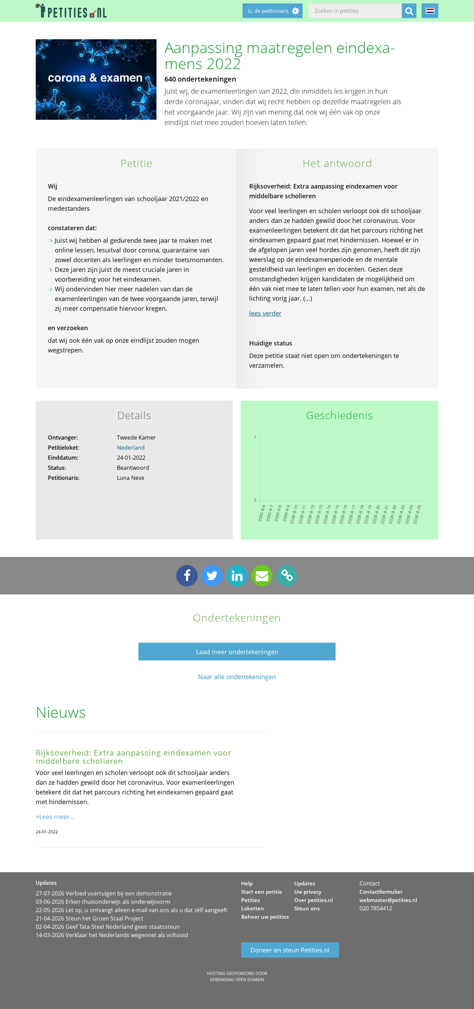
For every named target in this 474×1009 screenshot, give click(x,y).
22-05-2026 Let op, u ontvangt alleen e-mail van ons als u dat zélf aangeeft (131, 910)
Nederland (131, 447)
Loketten (252, 908)
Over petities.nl (313, 900)
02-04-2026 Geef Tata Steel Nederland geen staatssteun (108, 927)
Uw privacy (307, 891)
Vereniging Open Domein (237, 980)
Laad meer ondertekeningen (237, 652)
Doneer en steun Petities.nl (290, 950)
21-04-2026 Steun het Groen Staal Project (89, 918)
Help (247, 883)
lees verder (265, 313)
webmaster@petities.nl (388, 900)
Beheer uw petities (265, 916)
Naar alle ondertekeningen (237, 677)
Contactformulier (381, 891)
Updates (304, 883)
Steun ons (307, 908)
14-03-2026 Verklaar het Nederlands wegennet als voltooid (112, 935)
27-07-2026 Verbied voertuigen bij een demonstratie (104, 893)
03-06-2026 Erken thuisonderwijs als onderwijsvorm (103, 902)
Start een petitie (261, 891)
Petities (250, 900)
